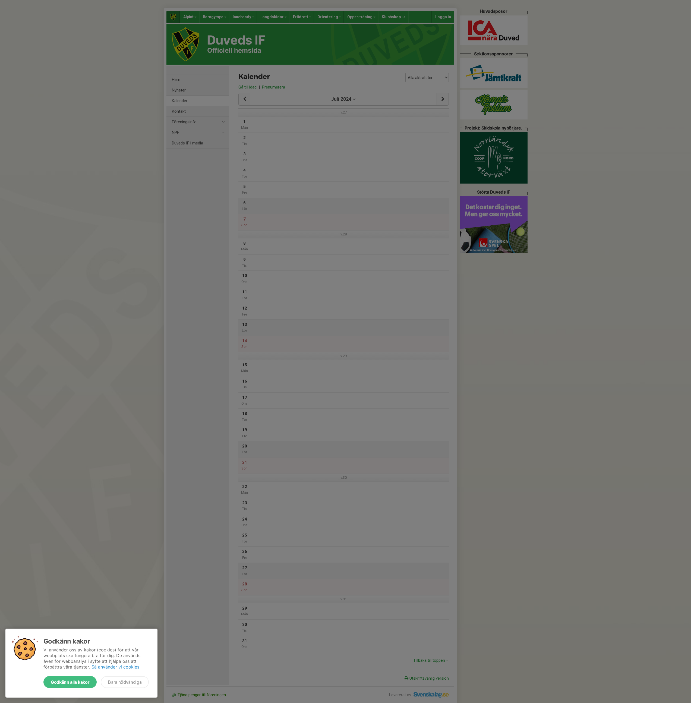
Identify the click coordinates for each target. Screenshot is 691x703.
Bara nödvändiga (124, 682)
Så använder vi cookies (115, 667)
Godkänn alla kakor (70, 682)
